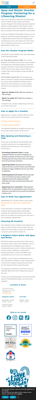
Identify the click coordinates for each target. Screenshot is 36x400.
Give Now (27, 7)
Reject (13, 397)
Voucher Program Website (11, 125)
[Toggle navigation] (33, 2)
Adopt (9, 7)
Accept (5, 397)
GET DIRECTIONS (6, 293)
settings (19, 394)
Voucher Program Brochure (11, 121)
